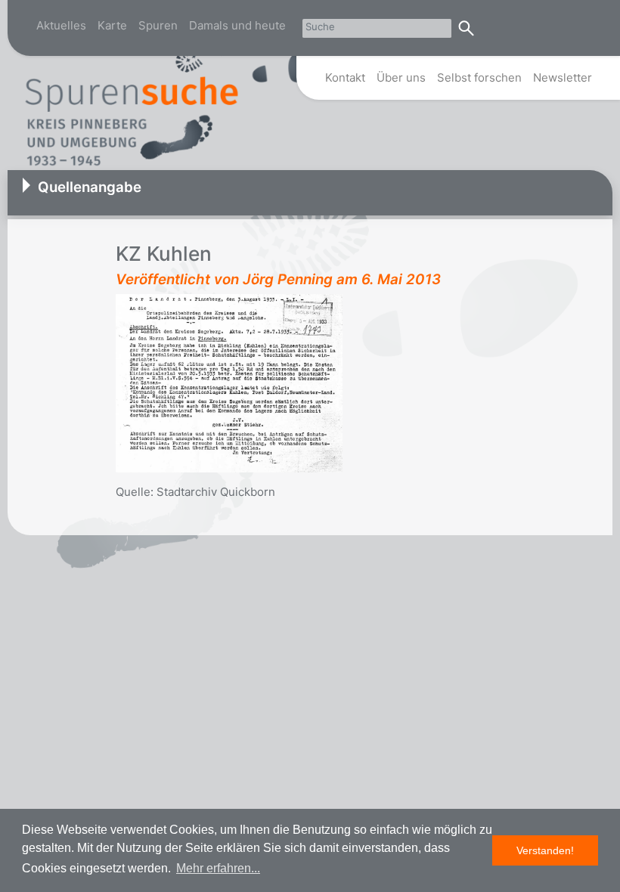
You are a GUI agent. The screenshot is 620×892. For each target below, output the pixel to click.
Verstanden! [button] (545, 850)
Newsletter (562, 77)
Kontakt (345, 77)
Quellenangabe (89, 187)
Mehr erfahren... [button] (218, 868)
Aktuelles (61, 25)
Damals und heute (237, 25)
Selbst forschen (479, 77)
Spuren (158, 25)
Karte (112, 25)
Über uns (401, 77)
